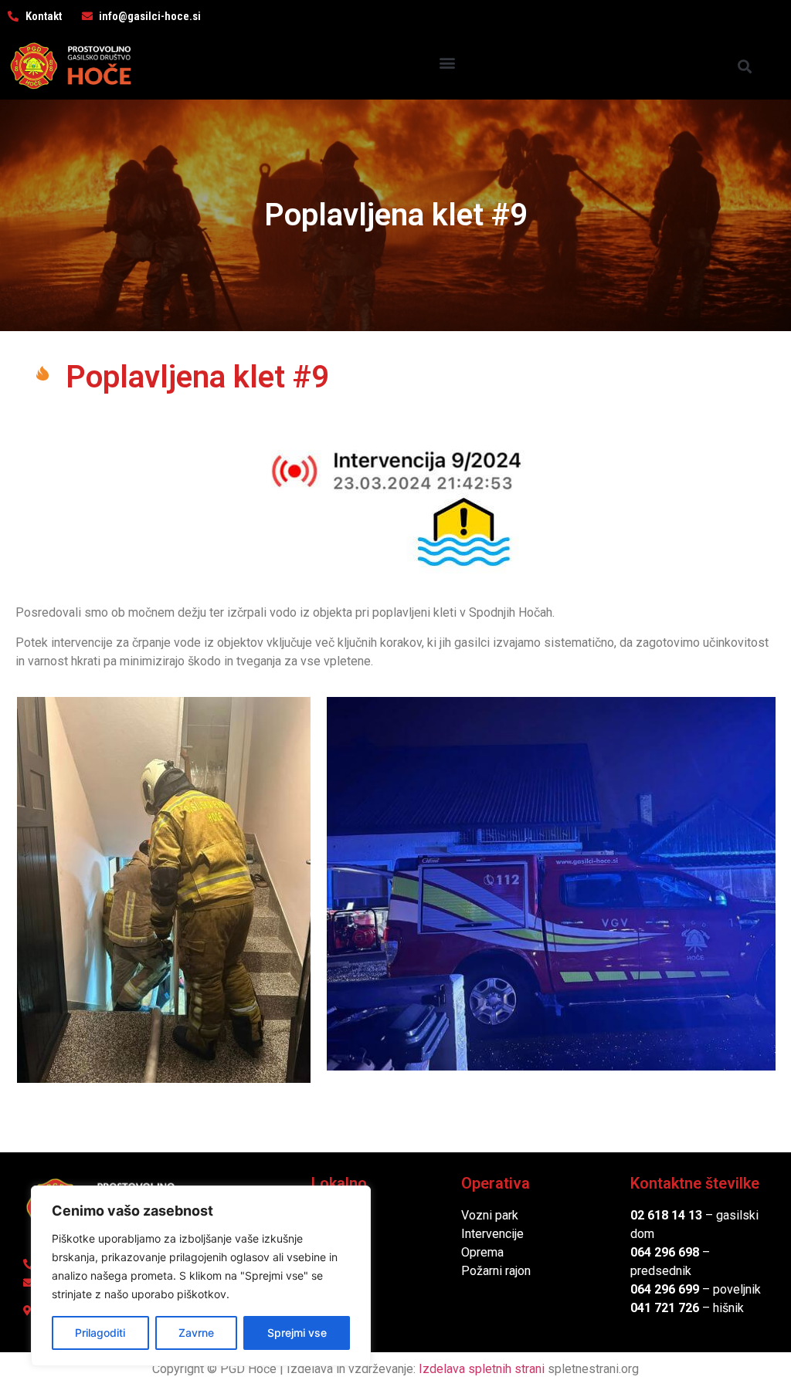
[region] (201, 1276)
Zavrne (196, 1332)
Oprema (482, 1252)
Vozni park (489, 1215)
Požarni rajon (496, 1270)
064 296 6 (657, 1252)
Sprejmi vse (297, 1332)
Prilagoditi (100, 1332)
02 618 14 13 (666, 1215)
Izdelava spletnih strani (482, 1368)
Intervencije (492, 1233)
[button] (447, 62)
